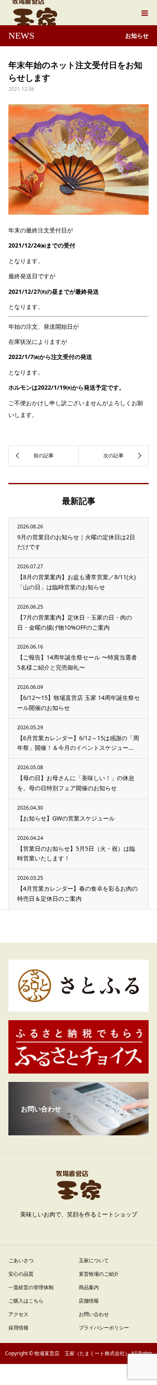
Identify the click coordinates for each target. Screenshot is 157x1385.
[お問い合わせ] (78, 1132)
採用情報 (18, 1327)
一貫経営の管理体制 (31, 1287)
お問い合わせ (94, 1314)
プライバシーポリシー (104, 1327)
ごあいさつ (20, 1260)
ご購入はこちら (26, 1300)
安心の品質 (20, 1273)
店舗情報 (89, 1300)
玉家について (94, 1260)
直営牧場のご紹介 (99, 1273)
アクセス (18, 1314)
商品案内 (89, 1287)
